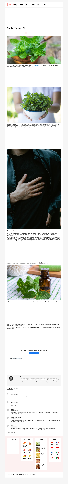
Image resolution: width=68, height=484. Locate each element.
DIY (24, 452)
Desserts (29, 446)
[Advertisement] (34, 14)
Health (11, 23)
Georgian (52, 449)
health (11, 358)
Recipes (27, 4)
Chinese (52, 444)
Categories (22, 4)
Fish (29, 452)
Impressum (29, 474)
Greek (52, 454)
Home (8, 23)
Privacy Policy (10, 474)
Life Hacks (29, 458)
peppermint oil (20, 358)
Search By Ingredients (47, 4)
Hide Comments (16, 388)
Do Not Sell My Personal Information (19, 474)
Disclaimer (34, 474)
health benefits (15, 358)
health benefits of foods (36, 65)
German (57, 449)
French (57, 444)
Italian (57, 454)
